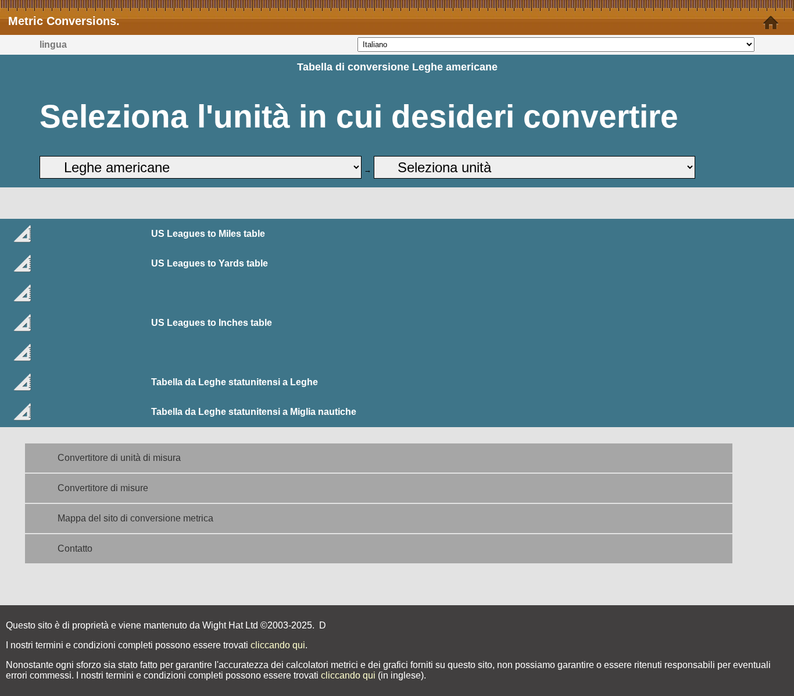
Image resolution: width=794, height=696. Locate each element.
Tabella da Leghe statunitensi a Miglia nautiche (253, 412)
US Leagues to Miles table (208, 234)
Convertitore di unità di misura (119, 458)
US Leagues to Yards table (209, 263)
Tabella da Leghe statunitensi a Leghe (234, 382)
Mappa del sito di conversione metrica (135, 518)
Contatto (75, 548)
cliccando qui (278, 645)
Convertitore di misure (103, 488)
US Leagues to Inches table (211, 323)
